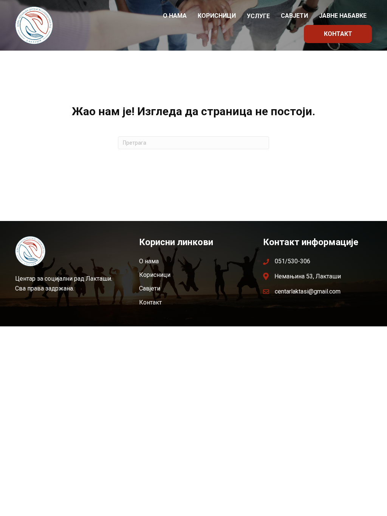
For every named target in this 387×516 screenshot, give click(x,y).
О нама (175, 15)
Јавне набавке (343, 15)
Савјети (294, 15)
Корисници (217, 15)
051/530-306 (292, 261)
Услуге (258, 16)
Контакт (338, 33)
